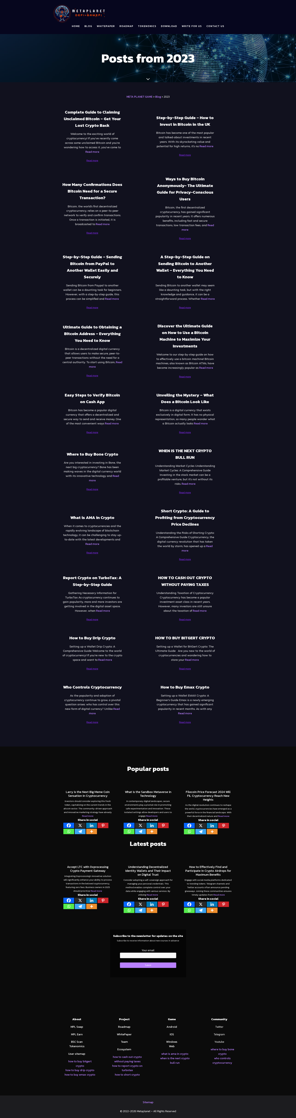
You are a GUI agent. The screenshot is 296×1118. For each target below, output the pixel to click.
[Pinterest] (103, 825)
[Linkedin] (91, 825)
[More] (91, 831)
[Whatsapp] (68, 831)
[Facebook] (68, 825)
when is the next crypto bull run (175, 1060)
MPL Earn (77, 1034)
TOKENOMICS (147, 26)
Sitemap (148, 1102)
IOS (172, 1034)
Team (124, 1042)
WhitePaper (124, 1034)
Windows (171, 1042)
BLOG (88, 26)
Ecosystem (124, 1049)
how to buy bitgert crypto (80, 1063)
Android (171, 1027)
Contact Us (215, 26)
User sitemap (76, 1054)
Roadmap (124, 1027)
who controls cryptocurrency (222, 1060)
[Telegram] (80, 831)
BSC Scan (77, 1042)
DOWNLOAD (169, 26)
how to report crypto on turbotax (127, 1068)
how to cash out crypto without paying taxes (127, 1059)
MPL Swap (77, 1027)
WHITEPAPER (106, 26)
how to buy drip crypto (80, 1070)
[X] (80, 825)
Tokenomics (76, 1046)
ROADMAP (126, 26)
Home (76, 26)
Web (172, 1046)
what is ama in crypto (174, 1054)
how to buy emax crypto (80, 1074)
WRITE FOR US (192, 26)
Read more (92, 152)
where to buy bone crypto (222, 1051)
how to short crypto (127, 1074)
